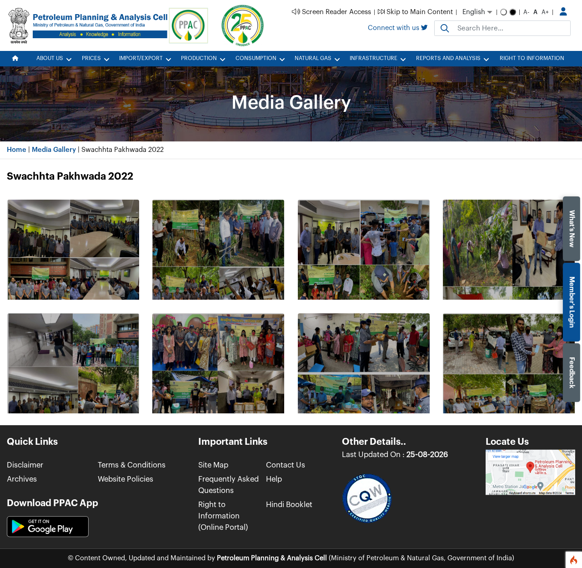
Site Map (213, 465)
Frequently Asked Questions (228, 484)
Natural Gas (313, 58)
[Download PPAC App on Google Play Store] (48, 526)
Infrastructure (373, 58)
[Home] (18, 58)
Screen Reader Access (335, 12)
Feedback (571, 372)
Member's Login (571, 301)
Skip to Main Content (419, 12)
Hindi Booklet (289, 504)
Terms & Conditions (132, 465)
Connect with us (394, 28)
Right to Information (532, 58)
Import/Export (141, 58)
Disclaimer (25, 465)
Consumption (256, 58)
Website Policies (125, 479)
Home (16, 149)
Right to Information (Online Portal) (223, 516)
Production (199, 58)
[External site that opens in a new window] (530, 472)
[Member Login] (563, 12)
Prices (91, 58)
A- (526, 12)
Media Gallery (54, 149)
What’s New (571, 228)
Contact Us (285, 465)
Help (274, 479)
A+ (545, 12)
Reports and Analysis (448, 58)
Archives (22, 479)
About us (49, 58)
